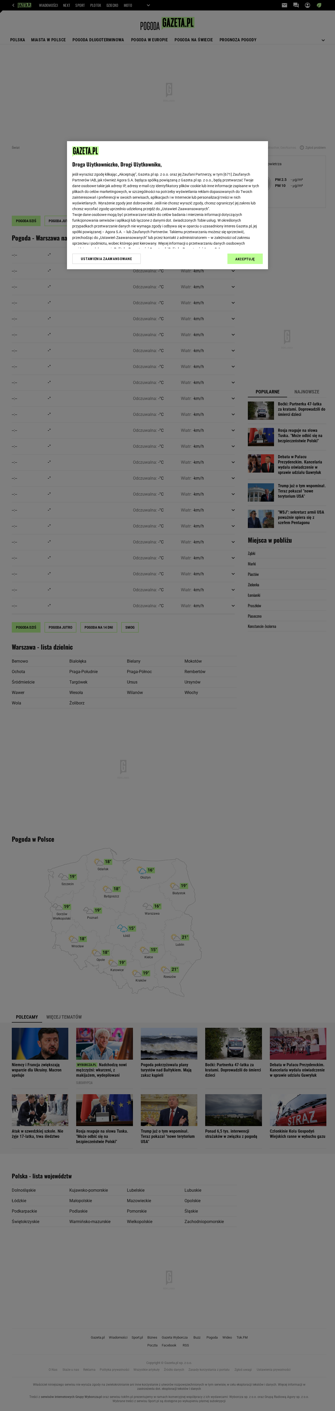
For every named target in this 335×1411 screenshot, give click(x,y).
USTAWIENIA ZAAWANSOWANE (106, 259)
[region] (167, 205)
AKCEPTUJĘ (245, 259)
